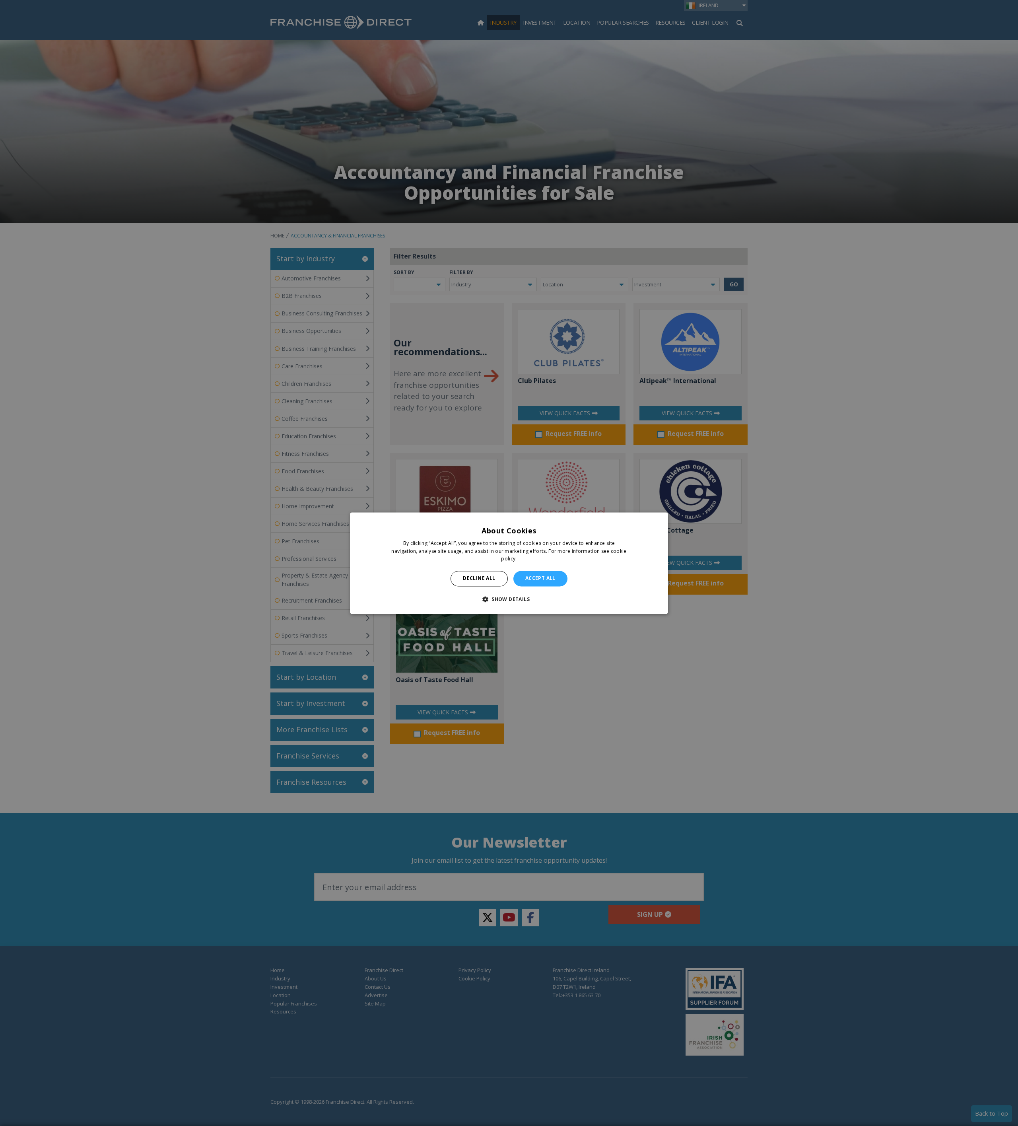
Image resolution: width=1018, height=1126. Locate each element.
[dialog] (509, 563)
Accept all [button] (540, 578)
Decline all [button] (479, 578)
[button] (509, 599)
